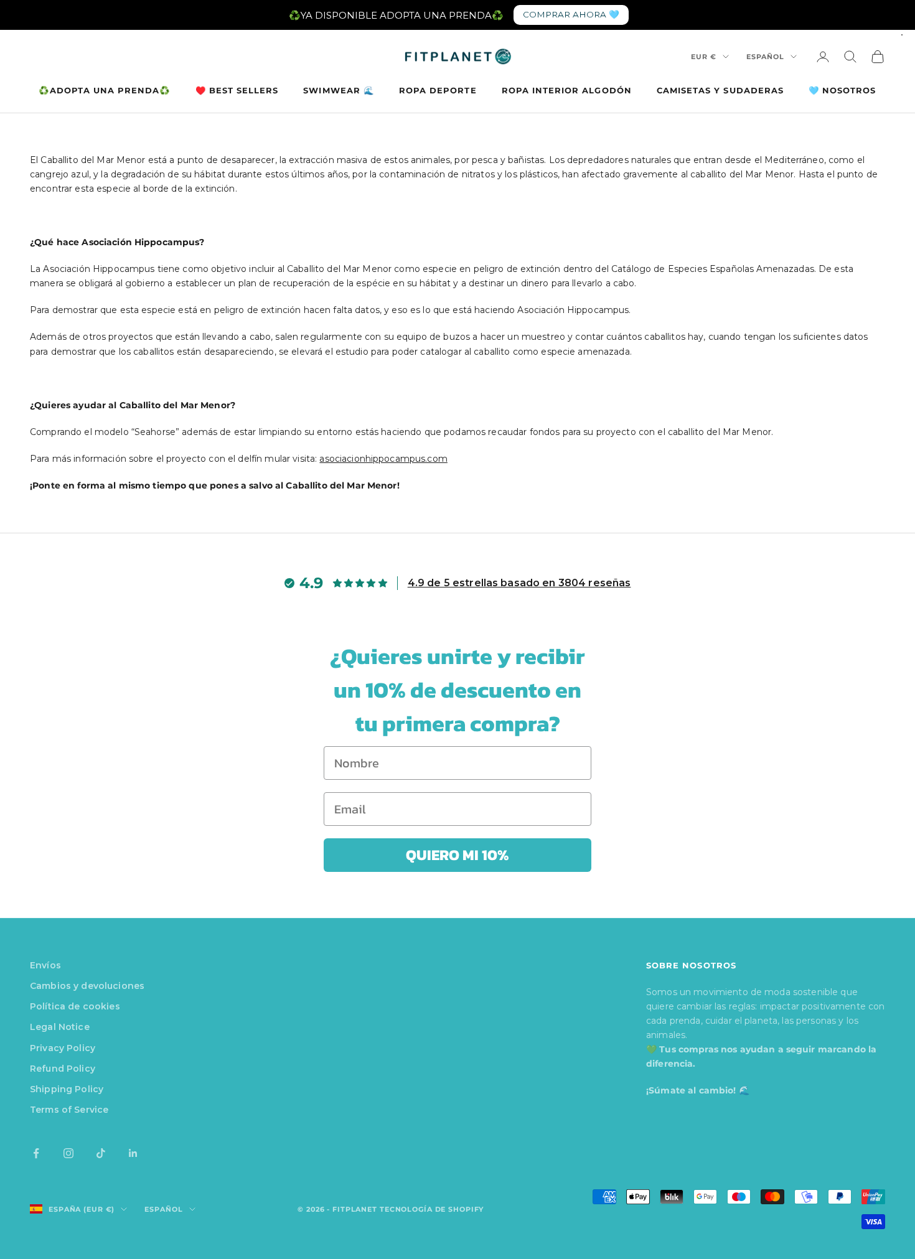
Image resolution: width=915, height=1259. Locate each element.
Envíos (45, 965)
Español (765, 56)
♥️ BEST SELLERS (237, 90)
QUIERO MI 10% (457, 855)
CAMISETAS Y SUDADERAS (720, 90)
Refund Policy (62, 1068)
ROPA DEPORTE (438, 90)
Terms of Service (69, 1109)
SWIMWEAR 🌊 (338, 90)
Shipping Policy (66, 1089)
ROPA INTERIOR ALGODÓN (567, 90)
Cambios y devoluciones (87, 985)
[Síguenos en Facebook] (36, 1153)
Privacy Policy (62, 1048)
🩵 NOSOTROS (842, 90)
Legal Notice (60, 1026)
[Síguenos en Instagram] (68, 1153)
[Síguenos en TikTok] (101, 1153)
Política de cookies (75, 1006)
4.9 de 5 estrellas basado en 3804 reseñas (519, 583)
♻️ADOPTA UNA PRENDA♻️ (104, 90)
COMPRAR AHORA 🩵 (571, 14)
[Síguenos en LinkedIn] (133, 1153)
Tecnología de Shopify (432, 1209)
